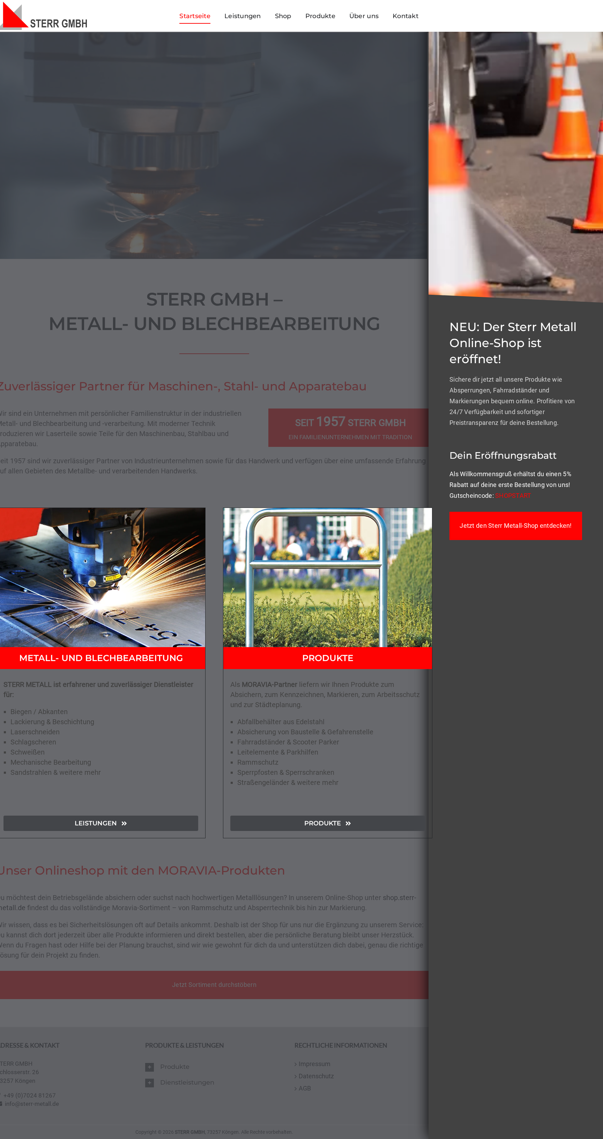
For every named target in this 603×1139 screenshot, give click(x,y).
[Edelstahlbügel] (327, 511)
